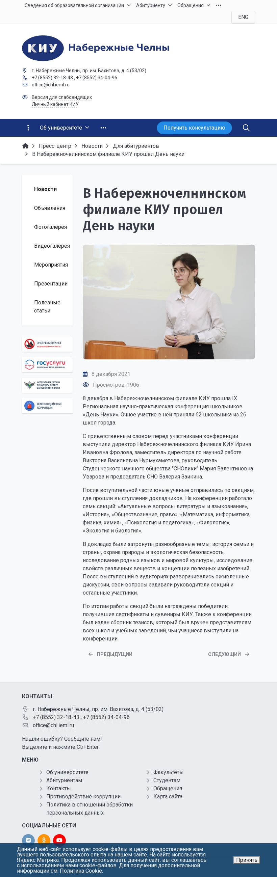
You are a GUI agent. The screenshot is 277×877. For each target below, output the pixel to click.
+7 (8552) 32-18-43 (52, 77)
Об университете (67, 772)
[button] (239, 302)
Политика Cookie (81, 871)
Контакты (58, 788)
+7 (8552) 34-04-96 (96, 77)
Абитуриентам (64, 780)
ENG (243, 17)
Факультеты (168, 772)
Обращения (167, 788)
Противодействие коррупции (83, 796)
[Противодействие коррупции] (47, 405)
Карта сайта (167, 796)
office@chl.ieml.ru (51, 84)
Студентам (166, 780)
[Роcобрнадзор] (47, 385)
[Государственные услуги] (47, 364)
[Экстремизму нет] (47, 344)
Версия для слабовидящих (62, 97)
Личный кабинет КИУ (55, 104)
